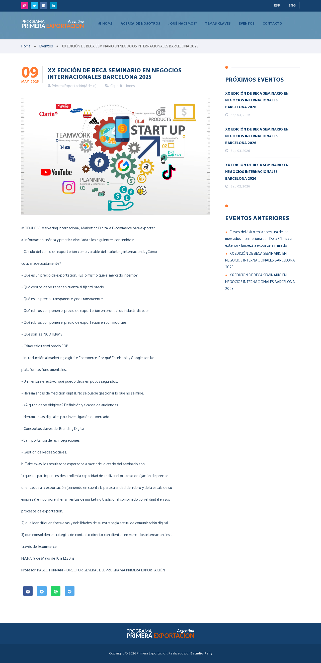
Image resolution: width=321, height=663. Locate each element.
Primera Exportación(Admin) (74, 86)
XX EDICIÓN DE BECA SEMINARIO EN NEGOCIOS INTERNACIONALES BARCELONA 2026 (256, 100)
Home (107, 23)
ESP (277, 5)
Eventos (247, 23)
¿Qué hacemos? (182, 23)
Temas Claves (218, 23)
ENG (292, 5)
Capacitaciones (122, 86)
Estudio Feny (201, 653)
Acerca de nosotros (140, 23)
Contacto (272, 23)
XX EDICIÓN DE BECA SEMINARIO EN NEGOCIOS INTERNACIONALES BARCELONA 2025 (260, 260)
